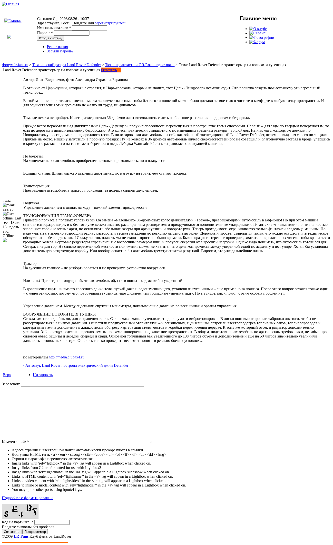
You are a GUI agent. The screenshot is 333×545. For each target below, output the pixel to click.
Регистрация (57, 47)
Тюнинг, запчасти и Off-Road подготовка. (140, 65)
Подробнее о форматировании (27, 498)
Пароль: (45, 33)
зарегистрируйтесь (110, 23)
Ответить (109, 70)
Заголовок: (11, 384)
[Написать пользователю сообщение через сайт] (5, 240)
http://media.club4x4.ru (66, 357)
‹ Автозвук (32, 365)
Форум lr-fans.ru (15, 65)
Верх (7, 375)
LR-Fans (21, 536)
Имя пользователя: (54, 28)
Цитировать (43, 375)
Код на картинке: (17, 522)
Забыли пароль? (60, 51)
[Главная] (10, 4)
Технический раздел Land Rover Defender (66, 65)
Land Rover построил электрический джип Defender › (86, 365)
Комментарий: (15, 442)
